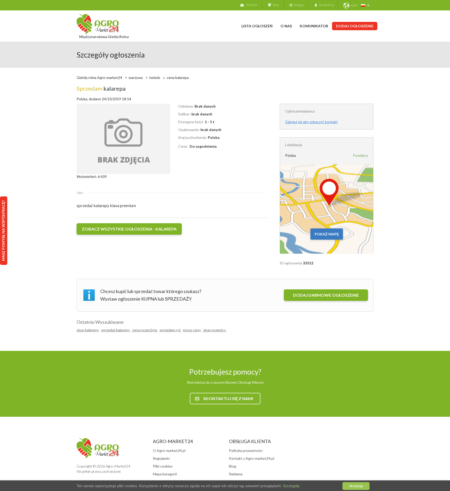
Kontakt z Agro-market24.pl (251, 458)
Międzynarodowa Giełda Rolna (104, 37)
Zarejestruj (325, 5)
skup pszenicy (215, 330)
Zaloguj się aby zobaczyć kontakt (311, 122)
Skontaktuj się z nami (228, 398)
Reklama (235, 474)
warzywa (136, 77)
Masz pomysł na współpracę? (3, 230)
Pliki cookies (163, 466)
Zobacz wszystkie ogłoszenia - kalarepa (129, 228)
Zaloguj (298, 5)
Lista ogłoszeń (257, 26)
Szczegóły (290, 486)
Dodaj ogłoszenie (354, 26)
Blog (275, 5)
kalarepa (101, 88)
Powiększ (360, 155)
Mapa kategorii (165, 474)
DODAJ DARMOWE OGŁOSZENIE (326, 295)
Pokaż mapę (327, 234)
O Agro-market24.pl (169, 450)
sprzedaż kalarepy (115, 330)
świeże (154, 77)
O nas (286, 26)
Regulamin (161, 458)
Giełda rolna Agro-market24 (99, 77)
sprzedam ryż (170, 330)
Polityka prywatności (245, 450)
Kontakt (251, 5)
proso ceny (192, 330)
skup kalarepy (88, 330)
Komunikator (314, 26)
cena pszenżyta (145, 330)
